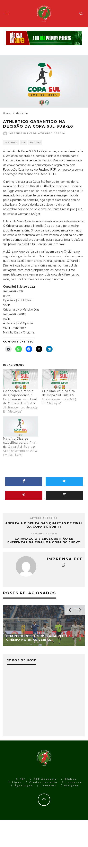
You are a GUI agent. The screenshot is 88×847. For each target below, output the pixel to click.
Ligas (16, 782)
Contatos (48, 785)
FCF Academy (45, 779)
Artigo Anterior (44, 518)
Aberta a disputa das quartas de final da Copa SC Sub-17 (44, 524)
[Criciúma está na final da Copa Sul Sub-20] (59, 379)
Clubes (70, 779)
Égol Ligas (24, 785)
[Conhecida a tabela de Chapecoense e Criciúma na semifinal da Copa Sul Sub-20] (20, 379)
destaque (11, 142)
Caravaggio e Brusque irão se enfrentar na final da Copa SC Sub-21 (44, 540)
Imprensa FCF (18, 133)
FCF (23, 142)
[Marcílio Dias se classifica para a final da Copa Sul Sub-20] (20, 426)
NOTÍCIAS (35, 142)
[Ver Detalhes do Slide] (44, 38)
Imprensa (73, 782)
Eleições (71, 785)
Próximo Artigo (44, 533)
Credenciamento (43, 782)
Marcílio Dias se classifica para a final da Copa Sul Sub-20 (19, 442)
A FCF (21, 779)
